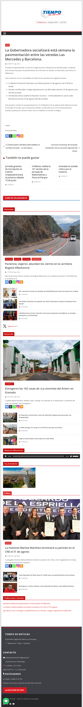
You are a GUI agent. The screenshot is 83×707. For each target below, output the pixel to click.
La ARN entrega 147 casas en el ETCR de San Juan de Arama (40, 428)
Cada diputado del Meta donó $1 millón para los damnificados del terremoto (46, 575)
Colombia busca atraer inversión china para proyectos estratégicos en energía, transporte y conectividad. (47, 314)
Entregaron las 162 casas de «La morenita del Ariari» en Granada (39, 390)
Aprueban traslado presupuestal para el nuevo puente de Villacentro (26, 603)
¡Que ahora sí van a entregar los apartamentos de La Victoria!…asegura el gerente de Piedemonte (37, 611)
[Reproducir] (6, 456)
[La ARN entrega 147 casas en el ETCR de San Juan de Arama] (10, 429)
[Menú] (4, 33)
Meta (7, 45)
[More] (21, 136)
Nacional (17, 259)
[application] (41, 456)
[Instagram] (18, 136)
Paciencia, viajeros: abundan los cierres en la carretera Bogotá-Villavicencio (38, 265)
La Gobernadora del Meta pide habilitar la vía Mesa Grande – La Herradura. (23, 146)
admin (18, 64)
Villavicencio (37, 259)
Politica (8, 543)
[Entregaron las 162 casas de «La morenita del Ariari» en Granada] (41, 360)
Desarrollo (9, 384)
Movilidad (9, 259)
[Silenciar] (71, 456)
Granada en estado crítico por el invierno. (68, 169)
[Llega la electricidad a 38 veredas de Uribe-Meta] (10, 440)
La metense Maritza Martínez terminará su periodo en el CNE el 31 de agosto (40, 549)
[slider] (76, 456)
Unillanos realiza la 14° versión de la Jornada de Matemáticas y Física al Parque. (41, 172)
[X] (10, 136)
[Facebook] (7, 136)
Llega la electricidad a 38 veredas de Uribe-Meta (36, 439)
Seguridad (26, 259)
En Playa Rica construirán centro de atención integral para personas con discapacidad (45, 416)
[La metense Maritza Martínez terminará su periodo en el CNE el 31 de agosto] (41, 519)
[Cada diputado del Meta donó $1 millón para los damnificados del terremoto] (10, 577)
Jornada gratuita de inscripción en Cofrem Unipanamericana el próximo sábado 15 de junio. (14, 173)
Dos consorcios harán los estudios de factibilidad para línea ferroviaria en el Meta (48, 291)
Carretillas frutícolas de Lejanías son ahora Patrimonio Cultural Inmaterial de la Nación (47, 302)
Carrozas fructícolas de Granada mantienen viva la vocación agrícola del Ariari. (61, 148)
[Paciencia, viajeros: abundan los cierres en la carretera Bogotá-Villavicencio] (41, 235)
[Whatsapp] (14, 136)
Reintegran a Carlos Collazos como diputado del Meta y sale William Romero (46, 586)
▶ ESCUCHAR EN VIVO (15, 690)
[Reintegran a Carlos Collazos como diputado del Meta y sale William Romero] (10, 588)
